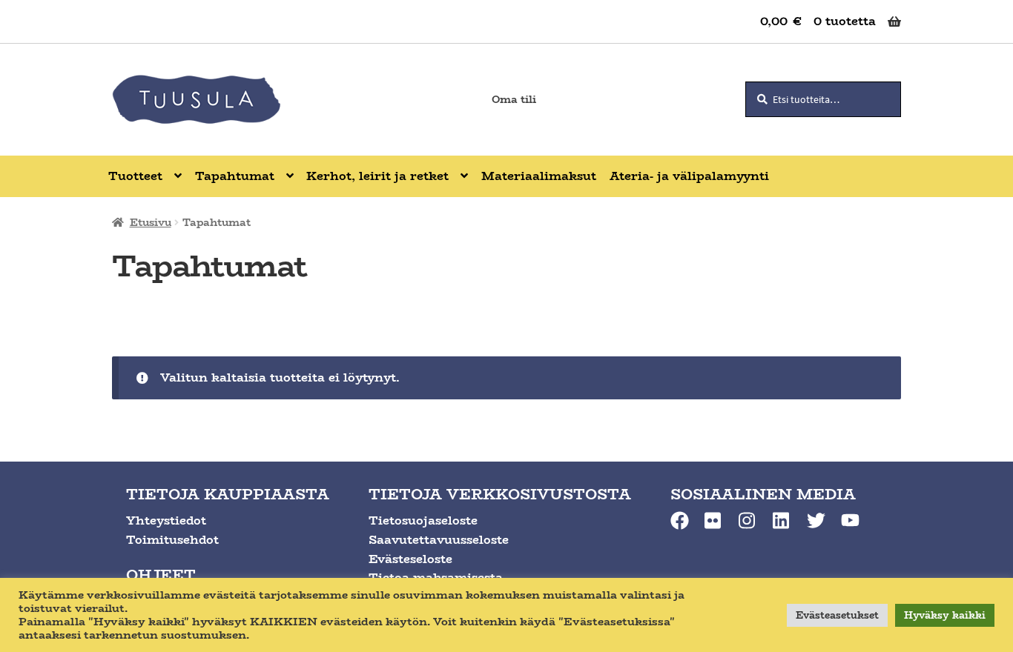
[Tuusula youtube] (850, 520)
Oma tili (514, 99)
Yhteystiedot (166, 520)
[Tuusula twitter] (816, 520)
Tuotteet (135, 176)
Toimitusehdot (172, 539)
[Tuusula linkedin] (782, 520)
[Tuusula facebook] (679, 520)
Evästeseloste (410, 559)
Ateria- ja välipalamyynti (689, 176)
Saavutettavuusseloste (439, 539)
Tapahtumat (234, 176)
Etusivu (150, 222)
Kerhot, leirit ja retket (377, 176)
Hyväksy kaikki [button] (945, 615)
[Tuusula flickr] (714, 520)
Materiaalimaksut (538, 176)
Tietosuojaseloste (423, 520)
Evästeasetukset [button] (837, 615)
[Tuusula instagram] (748, 520)
